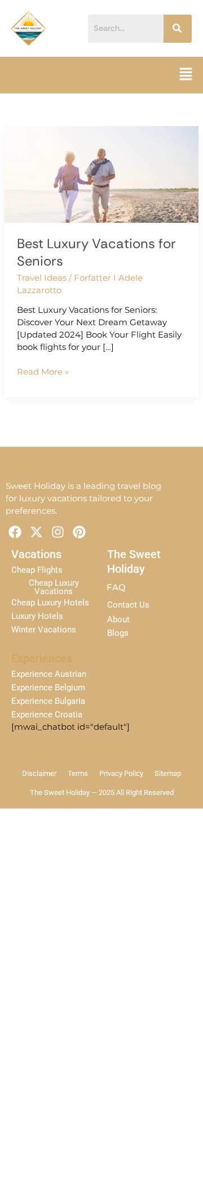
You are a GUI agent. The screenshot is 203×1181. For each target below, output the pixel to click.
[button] (186, 74)
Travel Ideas (42, 278)
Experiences (41, 658)
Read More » (43, 371)
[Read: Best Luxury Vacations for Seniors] (101, 174)
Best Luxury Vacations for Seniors (96, 252)
